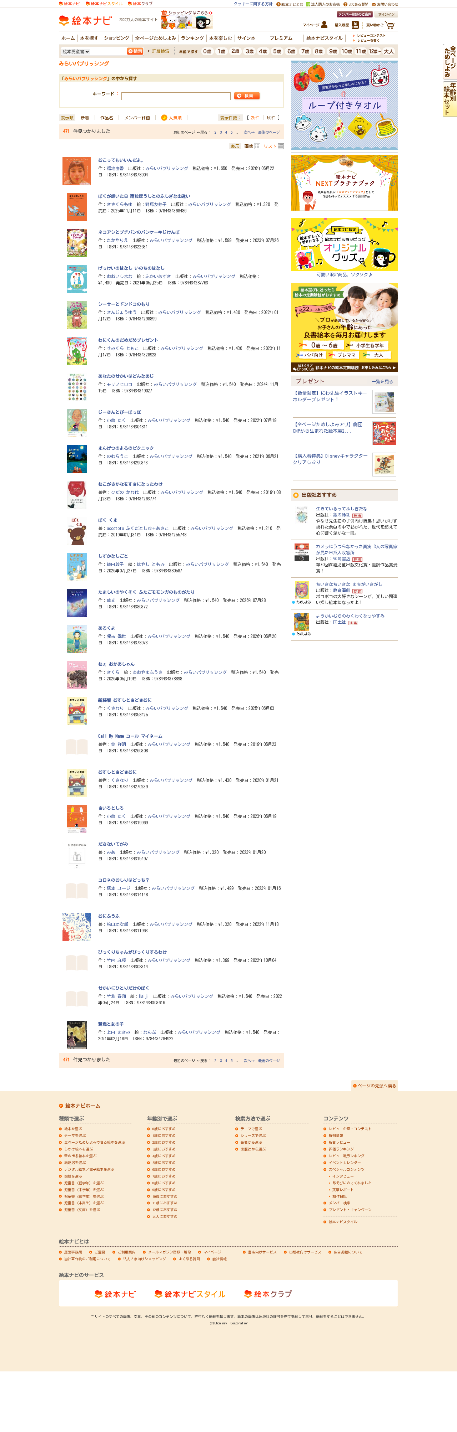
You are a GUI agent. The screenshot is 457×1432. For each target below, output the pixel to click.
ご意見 (100, 1252)
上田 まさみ (118, 1032)
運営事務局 (73, 1252)
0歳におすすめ (164, 1128)
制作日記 (339, 1196)
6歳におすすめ (164, 1169)
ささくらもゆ (119, 204)
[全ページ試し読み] (450, 76)
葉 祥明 (118, 744)
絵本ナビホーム (82, 1105)
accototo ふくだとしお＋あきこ (138, 528)
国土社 (339, 622)
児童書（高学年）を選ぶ (84, 1196)
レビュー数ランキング (347, 1156)
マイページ (212, 1252)
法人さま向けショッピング (144, 1259)
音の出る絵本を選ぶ (80, 1156)
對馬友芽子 (156, 204)
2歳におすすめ (164, 1142)
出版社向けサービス (305, 1252)
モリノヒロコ (119, 384)
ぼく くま (107, 520)
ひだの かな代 (125, 492)
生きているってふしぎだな (341, 508)
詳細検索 (160, 51)
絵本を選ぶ (73, 1128)
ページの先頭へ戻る (377, 1085)
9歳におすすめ (164, 1189)
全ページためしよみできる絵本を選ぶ (94, 1142)
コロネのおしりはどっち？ (124, 880)
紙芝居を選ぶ (75, 1162)
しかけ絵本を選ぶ (78, 1149)
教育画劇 (341, 590)
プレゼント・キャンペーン (350, 1209)
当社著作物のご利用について (87, 1259)
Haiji (144, 996)
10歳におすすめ (164, 1196)
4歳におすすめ (164, 1156)
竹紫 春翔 (116, 996)
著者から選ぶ (251, 1142)
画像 (249, 146)
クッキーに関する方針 (253, 4)
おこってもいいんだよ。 (121, 160)
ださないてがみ (113, 844)
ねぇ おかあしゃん (116, 664)
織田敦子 (115, 564)
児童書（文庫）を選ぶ (82, 1209)
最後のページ (269, 132)
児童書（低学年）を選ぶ (84, 1183)
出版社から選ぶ (253, 1149)
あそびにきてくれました (352, 1183)
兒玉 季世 (116, 636)
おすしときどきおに (117, 772)
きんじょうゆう (122, 312)
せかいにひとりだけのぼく (124, 988)
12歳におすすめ (164, 1209)
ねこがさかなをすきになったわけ (130, 484)
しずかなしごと (113, 556)
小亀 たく (116, 420)
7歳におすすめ (164, 1176)
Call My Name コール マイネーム (130, 736)
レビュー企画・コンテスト (350, 1128)
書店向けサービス (262, 1252)
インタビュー (343, 1176)
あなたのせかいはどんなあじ (126, 376)
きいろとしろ (111, 808)
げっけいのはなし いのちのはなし (131, 268)
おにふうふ (109, 916)
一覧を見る (382, 381)
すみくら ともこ (123, 348)
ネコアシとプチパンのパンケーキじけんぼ (139, 232)
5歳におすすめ (164, 1162)
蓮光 (111, 600)
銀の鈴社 (341, 514)
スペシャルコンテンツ (347, 1169)
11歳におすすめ (164, 1203)
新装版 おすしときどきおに (125, 700)
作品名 (106, 117)
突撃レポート (343, 1189)
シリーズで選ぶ (253, 1135)
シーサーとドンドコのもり (124, 304)
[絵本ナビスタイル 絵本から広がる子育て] (104, 3)
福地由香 (115, 168)
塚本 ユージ (118, 888)
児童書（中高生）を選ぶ (84, 1203)
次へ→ (249, 132)
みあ (111, 852)
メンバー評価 (137, 117)
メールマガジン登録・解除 (169, 1252)
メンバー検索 (339, 1203)
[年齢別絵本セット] (450, 113)
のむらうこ (117, 456)
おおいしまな (119, 276)
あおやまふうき (147, 672)
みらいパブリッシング (166, 168)
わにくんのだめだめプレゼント (128, 340)
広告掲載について (348, 1252)
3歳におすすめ (164, 1149)
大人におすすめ (164, 1216)
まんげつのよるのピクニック (126, 448)
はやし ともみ (151, 564)
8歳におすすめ (164, 1183)
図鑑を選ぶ (73, 1176)
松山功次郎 (117, 924)
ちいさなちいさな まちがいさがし (349, 584)
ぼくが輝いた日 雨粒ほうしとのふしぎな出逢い (144, 196)
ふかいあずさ (158, 276)
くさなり (115, 708)
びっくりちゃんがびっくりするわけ (132, 952)
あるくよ (106, 628)
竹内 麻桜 (116, 960)
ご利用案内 (127, 1252)
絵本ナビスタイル (343, 1222)
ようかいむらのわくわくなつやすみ (350, 616)
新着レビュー (339, 1142)
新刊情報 (336, 1135)
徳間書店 (341, 558)
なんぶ (149, 1032)
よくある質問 (189, 1259)
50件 (271, 117)
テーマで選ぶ (251, 1128)
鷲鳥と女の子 (111, 1024)
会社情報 (219, 1259)
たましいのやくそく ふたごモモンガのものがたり (146, 592)
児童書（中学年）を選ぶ (84, 1189)
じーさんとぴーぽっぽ (119, 412)
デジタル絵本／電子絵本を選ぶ (89, 1169)
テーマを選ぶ (75, 1135)
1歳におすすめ (164, 1135)
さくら (113, 672)
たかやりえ (117, 240)
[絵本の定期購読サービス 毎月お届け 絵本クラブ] (140, 3)
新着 (85, 117)
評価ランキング (341, 1149)
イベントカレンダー (345, 1162)
